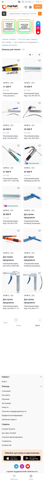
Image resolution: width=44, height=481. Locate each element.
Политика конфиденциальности (14, 411)
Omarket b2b (6, 445)
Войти (37, 6)
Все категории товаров (28, 39)
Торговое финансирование (12, 437)
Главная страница (9, 39)
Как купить (6, 395)
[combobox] (31, 55)
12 (5, 323)
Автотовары (6, 42)
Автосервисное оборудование (26, 42)
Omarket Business (8, 429)
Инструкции (6, 403)
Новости (5, 407)
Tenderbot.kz (6, 441)
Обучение (5, 399)
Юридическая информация (12, 415)
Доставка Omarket (9, 433)
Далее (37, 325)
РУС (37, 2)
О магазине (6, 391)
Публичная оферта (9, 419)
